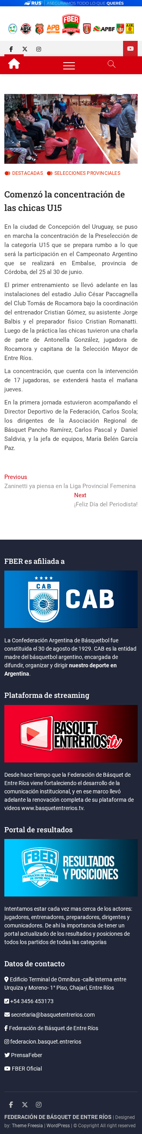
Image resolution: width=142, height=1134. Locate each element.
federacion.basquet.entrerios (45, 1041)
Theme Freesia (27, 1125)
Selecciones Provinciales (87, 173)
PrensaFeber (26, 1055)
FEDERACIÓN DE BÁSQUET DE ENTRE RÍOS (58, 1117)
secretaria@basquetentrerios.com (52, 1014)
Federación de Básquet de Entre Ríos (53, 1028)
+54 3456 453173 (31, 1001)
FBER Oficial (26, 1068)
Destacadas (27, 173)
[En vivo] (130, 48)
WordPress (58, 1125)
